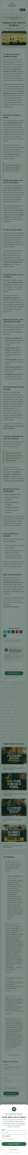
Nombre (3, 1129)
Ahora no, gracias (14, 1149)
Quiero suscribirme (14, 1144)
